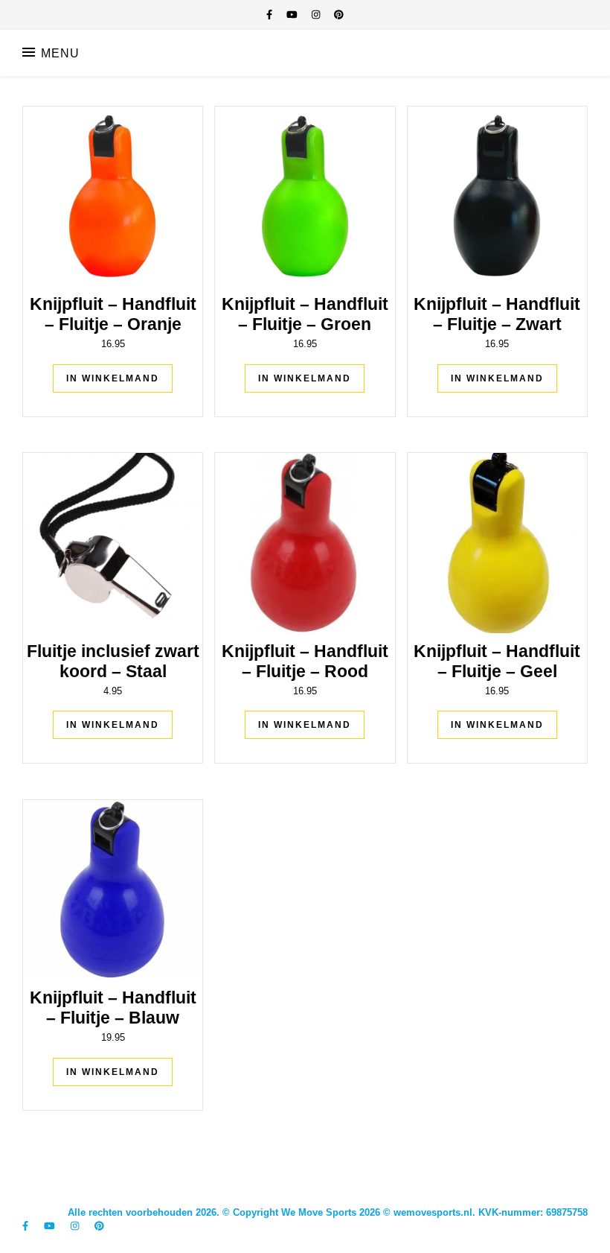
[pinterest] (339, 14)
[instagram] (317, 14)
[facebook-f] (270, 14)
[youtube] (293, 14)
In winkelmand (112, 378)
